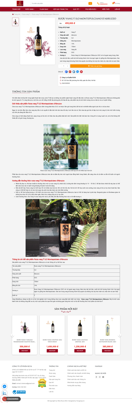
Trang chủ (17, 14)
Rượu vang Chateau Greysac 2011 (80, 341)
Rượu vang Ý (26, 14)
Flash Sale (44, 9)
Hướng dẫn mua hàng (73, 385)
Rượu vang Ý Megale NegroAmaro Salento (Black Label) (24, 341)
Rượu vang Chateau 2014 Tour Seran (52, 341)
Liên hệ (51, 392)
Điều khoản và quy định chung (76, 382)
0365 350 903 (21, 387)
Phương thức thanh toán (75, 376)
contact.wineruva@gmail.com (25, 383)
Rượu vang (29, 9)
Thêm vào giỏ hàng (96, 66)
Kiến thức (106, 9)
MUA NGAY (25, 351)
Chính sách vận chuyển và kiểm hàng (78, 373)
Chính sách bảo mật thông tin (76, 379)
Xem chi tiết (16, 380)
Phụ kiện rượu (90, 9)
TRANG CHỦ (16, 9)
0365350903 (103, 4)
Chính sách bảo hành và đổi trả (76, 370)
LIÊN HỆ (117, 9)
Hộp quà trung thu (60, 9)
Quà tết (76, 9)
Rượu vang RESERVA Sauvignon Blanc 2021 (107, 341)
